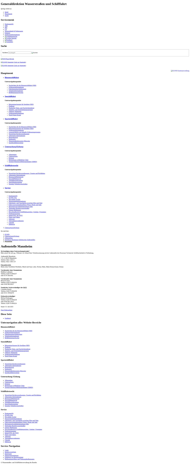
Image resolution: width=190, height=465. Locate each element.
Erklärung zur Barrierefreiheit (14, 457)
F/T (6, 29)
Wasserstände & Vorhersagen (14, 31)
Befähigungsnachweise (16, 92)
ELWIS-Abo (13, 198)
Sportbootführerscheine (16, 143)
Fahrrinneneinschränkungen (17, 89)
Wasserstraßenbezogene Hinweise (19, 141)
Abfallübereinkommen (16, 180)
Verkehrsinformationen (16, 91)
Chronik (11, 222)
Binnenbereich (13, 137)
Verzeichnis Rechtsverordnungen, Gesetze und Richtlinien (27, 173)
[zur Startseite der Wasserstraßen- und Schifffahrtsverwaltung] (7, 59)
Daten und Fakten (14, 217)
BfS (6, 27)
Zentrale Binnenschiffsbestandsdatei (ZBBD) (23, 162)
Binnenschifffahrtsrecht (16, 177)
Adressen (12, 219)
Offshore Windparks (15, 111)
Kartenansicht (9, 24)
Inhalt (6, 12)
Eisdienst (11, 106)
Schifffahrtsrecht (11, 165)
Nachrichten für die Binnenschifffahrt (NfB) (22, 85)
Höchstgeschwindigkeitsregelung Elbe (21, 206)
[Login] (9, 42)
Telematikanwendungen (16, 221)
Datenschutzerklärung (11, 455)
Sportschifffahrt (11, 119)
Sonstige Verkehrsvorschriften (18, 184)
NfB (6, 26)
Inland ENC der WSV (16, 215)
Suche (7, 15)
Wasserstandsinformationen (17, 201)
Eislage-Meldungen (15, 210)
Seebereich (12, 139)
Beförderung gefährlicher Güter (18, 160)
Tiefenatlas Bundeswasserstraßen (19, 208)
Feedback (8, 318)
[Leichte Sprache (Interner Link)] (10, 38)
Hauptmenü (8, 14)
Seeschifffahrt (10, 96)
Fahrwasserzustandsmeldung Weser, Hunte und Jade (25, 205)
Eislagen (7, 33)
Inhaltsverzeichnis (10, 452)
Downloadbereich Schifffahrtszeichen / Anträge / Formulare (27, 212)
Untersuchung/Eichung (14, 147)
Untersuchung (13, 156)
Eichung (11, 158)
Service (7, 188)
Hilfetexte (12, 224)
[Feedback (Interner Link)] (8, 40)
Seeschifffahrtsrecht (15, 179)
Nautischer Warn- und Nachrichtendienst (21, 108)
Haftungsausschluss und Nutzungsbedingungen (19, 459)
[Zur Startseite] (13, 62)
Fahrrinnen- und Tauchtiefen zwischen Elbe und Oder (25, 203)
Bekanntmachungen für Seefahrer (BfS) (21, 104)
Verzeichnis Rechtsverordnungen (19, 134)
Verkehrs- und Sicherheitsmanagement (21, 110)
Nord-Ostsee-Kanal (15, 115)
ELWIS (7, 234)
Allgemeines (13, 154)
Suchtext (5, 52)
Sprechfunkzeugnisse (15, 182)
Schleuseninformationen (12, 35)
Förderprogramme (14, 214)
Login (7, 450)
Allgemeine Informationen (17, 136)
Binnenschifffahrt (12, 78)
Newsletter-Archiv (14, 199)
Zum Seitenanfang (6, 310)
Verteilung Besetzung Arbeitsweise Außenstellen (20, 240)
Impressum (8, 454)
